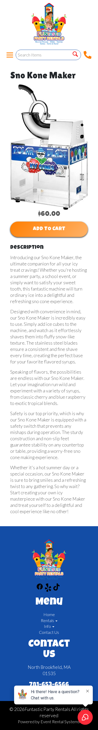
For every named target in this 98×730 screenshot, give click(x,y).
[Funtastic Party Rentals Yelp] (48, 588)
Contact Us (49, 632)
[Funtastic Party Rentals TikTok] (56, 588)
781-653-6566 (49, 685)
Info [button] (48, 626)
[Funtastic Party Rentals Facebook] (40, 588)
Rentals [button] (48, 620)
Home (49, 614)
